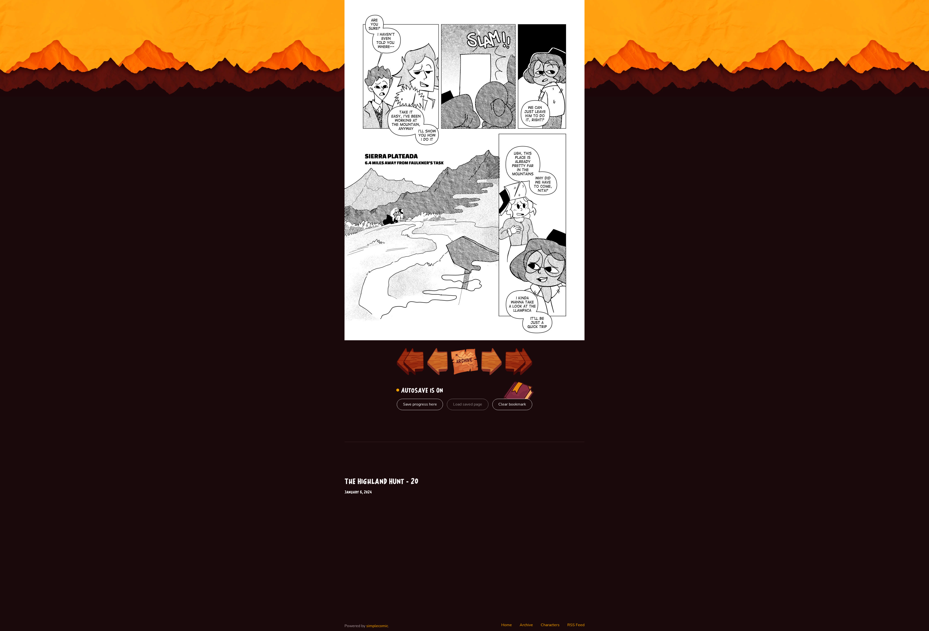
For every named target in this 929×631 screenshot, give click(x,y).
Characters (550, 625)
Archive (526, 625)
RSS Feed (575, 625)
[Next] (491, 361)
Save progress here (420, 404)
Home (506, 625)
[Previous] (437, 361)
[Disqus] (526, 538)
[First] (410, 361)
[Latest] (518, 361)
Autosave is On (421, 390)
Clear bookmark (512, 404)
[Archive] (464, 361)
